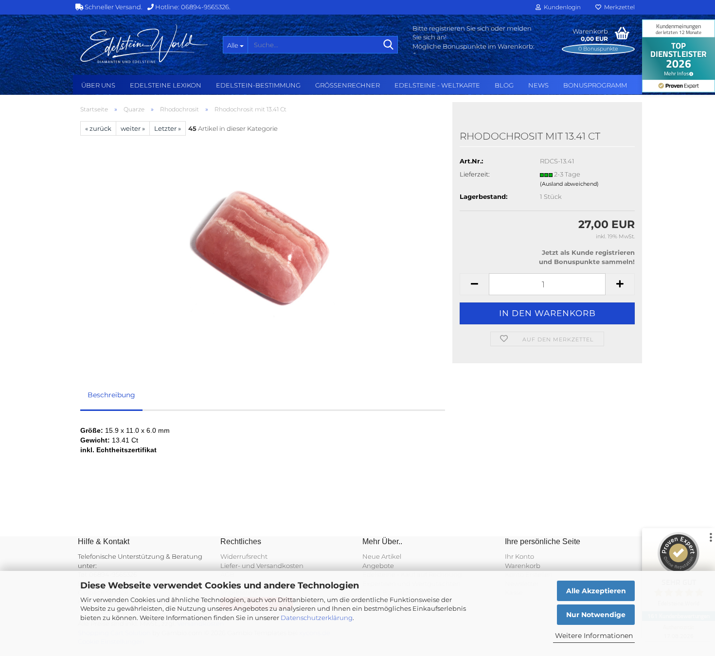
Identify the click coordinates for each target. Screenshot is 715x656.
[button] (474, 284)
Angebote (378, 565)
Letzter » (167, 128)
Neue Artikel (381, 556)
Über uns (98, 85)
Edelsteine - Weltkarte (437, 85)
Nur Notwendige (596, 614)
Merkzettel (618, 7)
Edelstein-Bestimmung (258, 85)
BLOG (504, 85)
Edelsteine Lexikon (165, 85)
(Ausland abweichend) (569, 183)
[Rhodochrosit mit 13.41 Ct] (263, 244)
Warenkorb (522, 565)
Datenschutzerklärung (317, 617)
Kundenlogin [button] (561, 7)
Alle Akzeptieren (596, 590)
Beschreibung (111, 394)
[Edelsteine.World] (144, 44)
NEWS (538, 85)
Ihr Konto (519, 556)
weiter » (133, 128)
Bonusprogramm (595, 85)
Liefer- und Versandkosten (262, 565)
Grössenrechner (347, 85)
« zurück (98, 128)
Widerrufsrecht (244, 556)
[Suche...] (388, 45)
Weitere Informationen (594, 635)
